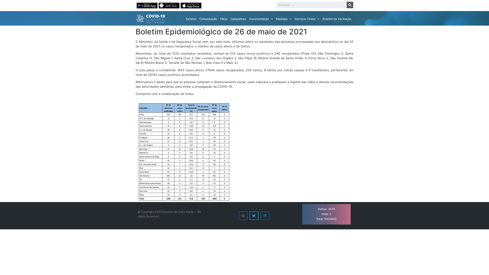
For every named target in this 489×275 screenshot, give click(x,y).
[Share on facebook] (243, 215)
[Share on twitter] (254, 215)
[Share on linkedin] (265, 215)
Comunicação (208, 19)
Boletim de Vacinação (336, 19)
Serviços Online (305, 19)
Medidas (282, 19)
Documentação (259, 19)
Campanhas (238, 19)
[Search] (350, 5)
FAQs (223, 19)
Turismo (191, 19)
